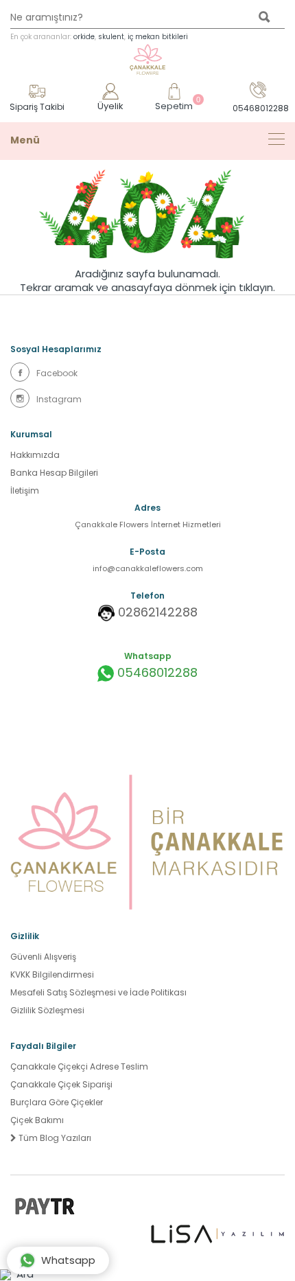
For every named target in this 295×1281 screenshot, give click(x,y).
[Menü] (276, 139)
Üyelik (110, 106)
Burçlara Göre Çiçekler (56, 1102)
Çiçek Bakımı (37, 1120)
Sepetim (174, 104)
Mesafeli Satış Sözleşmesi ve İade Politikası (98, 992)
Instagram (59, 399)
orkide (84, 37)
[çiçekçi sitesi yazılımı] (218, 1233)
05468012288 (156, 673)
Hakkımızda (35, 455)
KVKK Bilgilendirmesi (52, 974)
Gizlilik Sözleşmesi (47, 1010)
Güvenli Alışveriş (43, 956)
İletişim (24, 490)
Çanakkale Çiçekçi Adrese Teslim (79, 1066)
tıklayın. (257, 288)
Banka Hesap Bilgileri (54, 472)
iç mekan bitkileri (158, 37)
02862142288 (158, 612)
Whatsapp (68, 1260)
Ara (22, 1274)
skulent (111, 37)
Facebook (57, 373)
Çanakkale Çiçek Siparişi (61, 1084)
